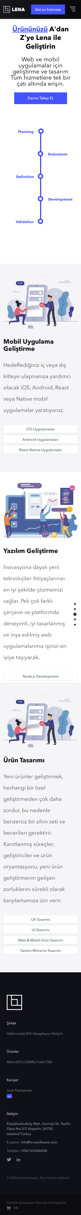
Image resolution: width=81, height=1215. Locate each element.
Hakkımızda (16, 1034)
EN (16, 1208)
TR (9, 1208)
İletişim (57, 1034)
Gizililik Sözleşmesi (20, 1203)
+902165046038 (33, 1151)
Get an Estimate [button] (48, 9)
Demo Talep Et (40, 98)
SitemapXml (57, 1203)
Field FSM (44, 1062)
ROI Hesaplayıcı (38, 1034)
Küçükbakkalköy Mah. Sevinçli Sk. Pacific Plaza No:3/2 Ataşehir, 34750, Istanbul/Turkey (38, 1129)
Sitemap (41, 1203)
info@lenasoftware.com (39, 1142)
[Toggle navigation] (72, 8)
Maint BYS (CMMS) (21, 1062)
